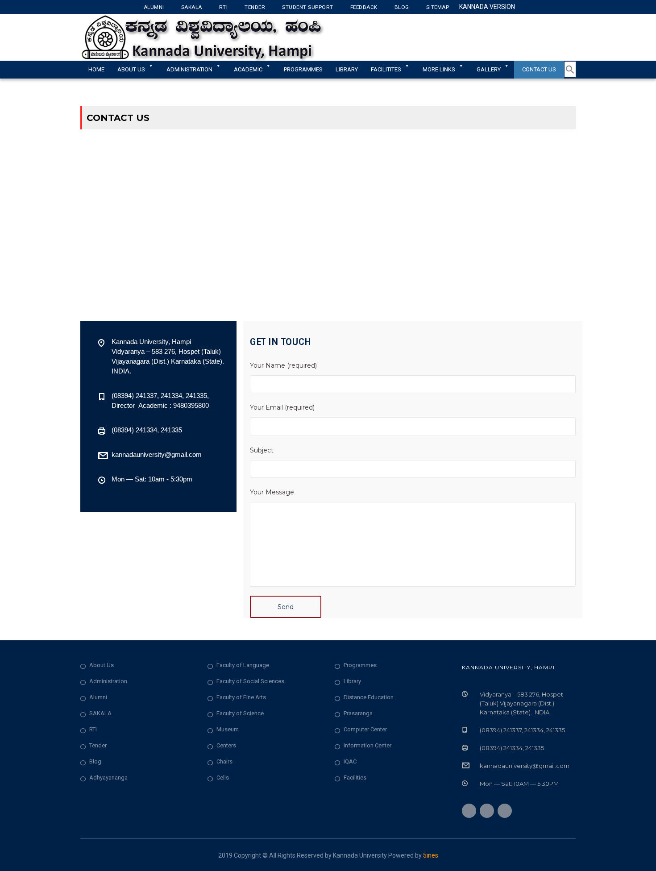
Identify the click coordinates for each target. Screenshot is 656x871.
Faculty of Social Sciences (250, 681)
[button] (570, 75)
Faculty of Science (240, 713)
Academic (248, 69)
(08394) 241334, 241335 (147, 430)
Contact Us (539, 69)
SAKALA (100, 713)
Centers (226, 745)
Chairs (224, 761)
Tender (255, 7)
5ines (430, 855)
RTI (223, 7)
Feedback (364, 7)
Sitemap (437, 7)
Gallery (489, 69)
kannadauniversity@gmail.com (157, 454)
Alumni (154, 7)
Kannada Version (487, 6)
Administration (108, 681)
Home (96, 69)
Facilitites (386, 69)
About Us (131, 69)
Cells (222, 777)
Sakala (191, 7)
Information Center (367, 745)
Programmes (303, 69)
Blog (401, 7)
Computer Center (365, 729)
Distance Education (369, 697)
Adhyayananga (108, 777)
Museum (227, 729)
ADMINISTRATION (189, 69)
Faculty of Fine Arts (241, 697)
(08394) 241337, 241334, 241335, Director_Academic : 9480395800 (160, 400)
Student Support (307, 7)
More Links (439, 69)
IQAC (350, 761)
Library (347, 69)
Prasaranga (358, 713)
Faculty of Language (242, 665)
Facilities (355, 777)
